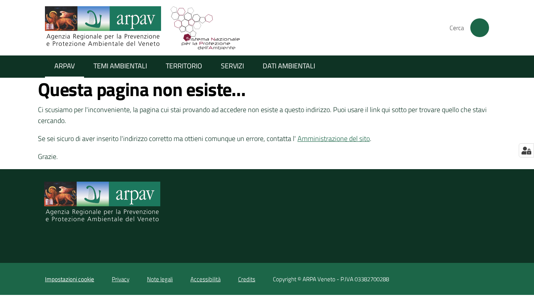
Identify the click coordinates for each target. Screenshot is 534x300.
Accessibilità (205, 279)
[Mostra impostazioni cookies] (526, 150)
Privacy (120, 279)
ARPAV (64, 66)
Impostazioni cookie (69, 279)
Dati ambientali (289, 66)
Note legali (160, 279)
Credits (246, 279)
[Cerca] (479, 27)
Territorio (184, 66)
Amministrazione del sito (333, 138)
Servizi (232, 66)
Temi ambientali (120, 66)
